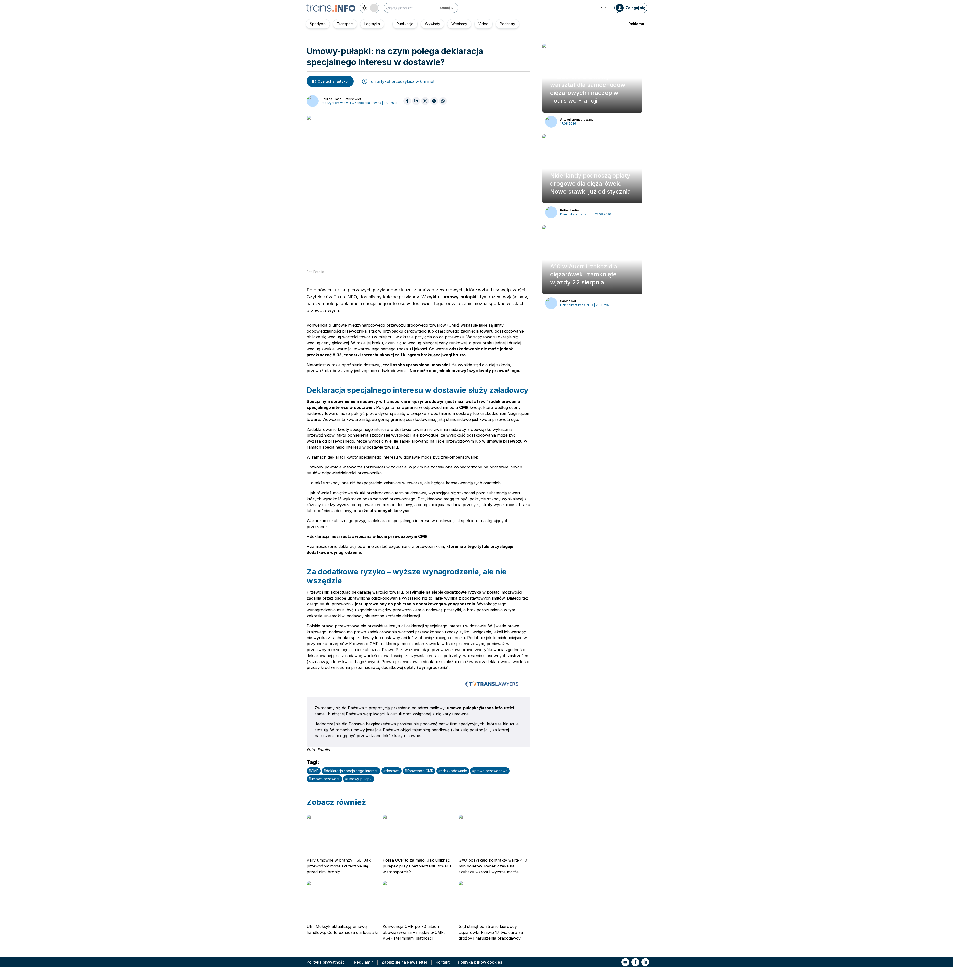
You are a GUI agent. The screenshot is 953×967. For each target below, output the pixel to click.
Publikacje (405, 24)
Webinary (459, 24)
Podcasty (507, 24)
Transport (345, 24)
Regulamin (364, 962)
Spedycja (318, 24)
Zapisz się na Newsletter (404, 962)
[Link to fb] (635, 962)
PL (602, 8)
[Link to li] (645, 962)
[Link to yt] (625, 962)
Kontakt (443, 962)
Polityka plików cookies (480, 962)
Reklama (636, 24)
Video (483, 24)
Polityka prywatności (326, 962)
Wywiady (432, 24)
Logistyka (372, 24)
